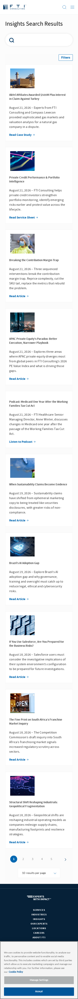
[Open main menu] (72, 7)
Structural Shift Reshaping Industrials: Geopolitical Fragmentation (33, 804)
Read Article (17, 296)
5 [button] (51, 859)
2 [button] (23, 859)
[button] (66, 57)
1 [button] (14, 859)
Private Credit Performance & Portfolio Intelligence (34, 180)
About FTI (39, 937)
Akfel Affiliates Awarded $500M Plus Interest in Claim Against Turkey (37, 97)
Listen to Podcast (21, 442)
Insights (39, 919)
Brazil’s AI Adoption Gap (24, 563)
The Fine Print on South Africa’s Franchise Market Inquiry (35, 722)
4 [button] (42, 859)
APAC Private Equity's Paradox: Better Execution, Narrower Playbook (33, 341)
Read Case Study (20, 135)
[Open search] (64, 7)
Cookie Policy (16, 972)
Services (39, 910)
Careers (39, 933)
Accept (39, 991)
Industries (39, 914)
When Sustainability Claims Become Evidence (38, 485)
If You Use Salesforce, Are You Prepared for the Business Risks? (36, 644)
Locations (39, 928)
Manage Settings (39, 980)
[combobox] (36, 40)
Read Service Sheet (22, 217)
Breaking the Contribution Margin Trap (34, 260)
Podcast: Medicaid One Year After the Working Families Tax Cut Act (38, 404)
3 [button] (32, 859)
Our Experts (39, 924)
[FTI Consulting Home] (14, 7)
